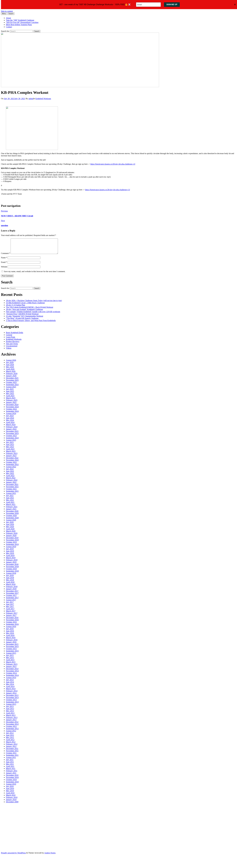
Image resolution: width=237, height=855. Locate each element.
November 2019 (12, 540)
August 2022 (11, 467)
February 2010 (11, 797)
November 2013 (12, 697)
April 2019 (10, 555)
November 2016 (12, 620)
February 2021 (11, 507)
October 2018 (11, 569)
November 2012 (12, 724)
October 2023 (11, 436)
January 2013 (11, 720)
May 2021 (10, 500)
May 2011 (10, 764)
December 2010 (12, 775)
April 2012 (10, 740)
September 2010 (12, 782)
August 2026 (11, 360)
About (8, 18)
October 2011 (11, 753)
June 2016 (10, 631)
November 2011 (12, 751)
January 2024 (11, 429)
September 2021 (12, 491)
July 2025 (10, 389)
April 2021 (10, 502)
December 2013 (12, 695)
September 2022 (12, 464)
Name (4, 258)
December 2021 (12, 484)
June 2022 (10, 471)
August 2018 (11, 573)
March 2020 (10, 531)
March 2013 (10, 715)
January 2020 (11, 535)
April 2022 (10, 476)
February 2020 (11, 533)
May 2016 (10, 633)
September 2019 (12, 544)
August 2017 (11, 600)
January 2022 (11, 482)
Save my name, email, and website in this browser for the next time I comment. (34, 271)
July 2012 (10, 733)
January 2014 (11, 693)
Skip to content (7, 11)
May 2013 (10, 711)
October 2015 (11, 649)
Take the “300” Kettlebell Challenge (20, 20)
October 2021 (11, 489)
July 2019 (10, 549)
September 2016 (12, 624)
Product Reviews (12, 341)
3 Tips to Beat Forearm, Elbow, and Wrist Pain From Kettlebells (31, 320)
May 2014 (10, 684)
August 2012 (11, 731)
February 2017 (11, 613)
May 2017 (10, 606)
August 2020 (11, 520)
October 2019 (11, 542)
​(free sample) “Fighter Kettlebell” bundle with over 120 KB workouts (33, 312)
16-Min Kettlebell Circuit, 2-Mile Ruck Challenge (25, 303)
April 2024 (10, 422)
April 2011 (10, 766)
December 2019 (12, 538)
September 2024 (12, 411)
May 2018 (10, 580)
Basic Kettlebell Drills (14, 333)
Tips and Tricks (12, 344)
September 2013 (12, 702)
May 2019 (10, 553)
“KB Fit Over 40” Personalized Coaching (22, 22)
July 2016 (10, 629)
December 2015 (12, 644)
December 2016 (12, 618)
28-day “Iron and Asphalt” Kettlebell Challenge (24, 309)
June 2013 (10, 709)
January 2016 (11, 642)
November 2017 (12, 593)
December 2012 (12, 722)
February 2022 (11, 480)
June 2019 (10, 551)
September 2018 (12, 571)
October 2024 (11, 409)
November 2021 (12, 487)
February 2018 (11, 586)
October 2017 (11, 595)
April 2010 (10, 793)
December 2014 (12, 669)
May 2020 (10, 527)
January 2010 (11, 800)
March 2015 (10, 662)
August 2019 (11, 547)
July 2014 (10, 680)
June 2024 (10, 418)
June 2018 (10, 578)
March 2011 (10, 768)
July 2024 (10, 416)
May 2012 (10, 737)
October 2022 (11, 462)
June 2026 (10, 365)
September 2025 (12, 385)
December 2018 (12, 564)
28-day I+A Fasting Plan (15, 305)
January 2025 (11, 402)
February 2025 (11, 400)
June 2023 (10, 444)
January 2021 (11, 509)
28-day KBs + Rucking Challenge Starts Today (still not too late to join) (34, 300)
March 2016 (10, 638)
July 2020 (10, 522)
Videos (8, 348)
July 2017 (10, 602)
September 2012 (12, 729)
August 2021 (11, 493)
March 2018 (10, 584)
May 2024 (10, 420)
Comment (5, 253)
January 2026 (11, 376)
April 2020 (10, 529)
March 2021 (10, 504)
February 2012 (11, 744)
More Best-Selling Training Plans (19, 25)
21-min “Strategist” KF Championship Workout (24, 316)
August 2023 (11, 440)
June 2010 (10, 788)
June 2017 (10, 604)
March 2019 (10, 558)
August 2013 (11, 704)
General (9, 335)
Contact (9, 27)
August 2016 (11, 626)
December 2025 (12, 378)
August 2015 (11, 653)
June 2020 (10, 524)
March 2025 (10, 398)
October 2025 (11, 382)
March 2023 (10, 451)
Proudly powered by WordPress (13, 853)
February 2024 (11, 427)
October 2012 (11, 726)
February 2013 (11, 717)
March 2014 (10, 689)
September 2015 (12, 651)
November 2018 (12, 567)
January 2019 (11, 562)
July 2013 (10, 706)
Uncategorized (11, 346)
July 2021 (10, 496)
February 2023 (11, 453)
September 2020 (12, 518)
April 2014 (10, 686)
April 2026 (10, 369)
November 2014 (12, 671)
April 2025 (10, 396)
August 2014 (11, 677)
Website (4, 267)
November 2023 (12, 433)
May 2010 (10, 791)
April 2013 (10, 713)
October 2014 (11, 673)
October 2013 (11, 700)
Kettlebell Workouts (43, 99)
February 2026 (11, 373)
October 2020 (11, 515)
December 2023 (12, 431)
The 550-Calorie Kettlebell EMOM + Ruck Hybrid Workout (29, 307)
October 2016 (11, 622)
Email (4, 262)
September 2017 (12, 598)
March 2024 (10, 424)
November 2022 (12, 460)
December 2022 (12, 458)
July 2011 (9, 760)
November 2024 (12, 407)
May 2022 (10, 473)
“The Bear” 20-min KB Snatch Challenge (22, 318)
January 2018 (11, 589)
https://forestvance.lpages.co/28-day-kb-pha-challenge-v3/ (112, 164)
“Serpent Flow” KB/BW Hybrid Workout (22, 314)
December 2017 (12, 591)
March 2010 (10, 795)
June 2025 (10, 391)
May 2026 (10, 367)
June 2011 (10, 762)
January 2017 (11, 615)
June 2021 (10, 498)
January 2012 (11, 746)
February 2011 (11, 771)
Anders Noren (49, 853)
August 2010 (11, 784)
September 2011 (12, 755)
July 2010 (10, 786)
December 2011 (12, 748)
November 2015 (12, 646)
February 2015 (11, 664)
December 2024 (12, 405)
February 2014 (11, 691)
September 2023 (12, 438)
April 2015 (10, 660)
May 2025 (10, 393)
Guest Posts (10, 337)
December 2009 (12, 802)
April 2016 (10, 635)
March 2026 (10, 371)
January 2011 (11, 773)
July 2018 (10, 575)
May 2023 (10, 447)
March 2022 (10, 478)
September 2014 (12, 675)
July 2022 (10, 469)
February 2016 (11, 640)
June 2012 (10, 735)
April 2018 (10, 582)
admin (31, 99)
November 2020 (12, 513)
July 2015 (10, 655)
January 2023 (11, 456)
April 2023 (10, 449)
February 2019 (11, 560)
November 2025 (12, 380)
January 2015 (11, 666)
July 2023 (10, 442)
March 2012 (10, 742)
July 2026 (10, 362)
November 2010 (12, 777)
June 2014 (10, 682)
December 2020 (12, 511)
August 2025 (11, 387)
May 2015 (10, 658)
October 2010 (11, 780)
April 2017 (10, 609)
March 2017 (10, 611)
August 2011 (11, 757)
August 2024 (11, 413)
